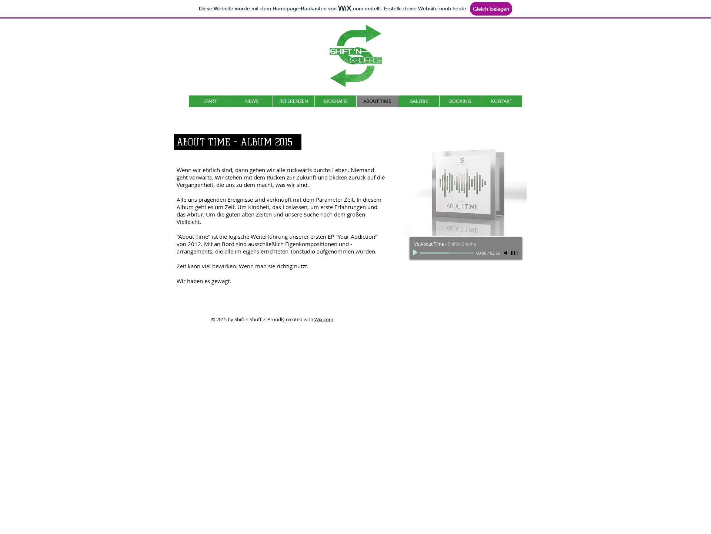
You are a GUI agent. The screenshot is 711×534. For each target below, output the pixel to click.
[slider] (514, 253)
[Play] (416, 253)
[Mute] (506, 252)
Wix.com (323, 319)
